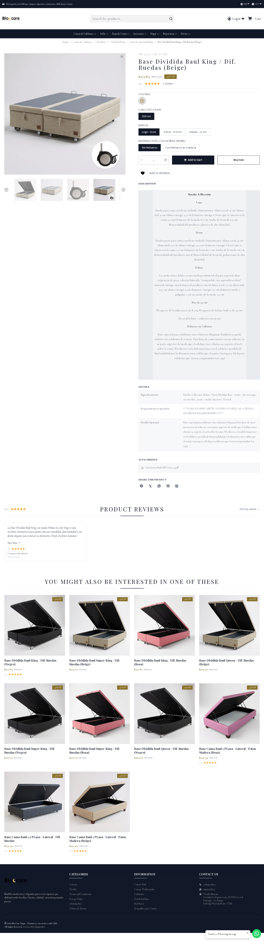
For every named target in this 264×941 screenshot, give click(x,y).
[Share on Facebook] (141, 486)
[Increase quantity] (166, 160)
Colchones (139, 894)
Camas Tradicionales (144, 889)
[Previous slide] (7, 190)
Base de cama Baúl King (141, 42)
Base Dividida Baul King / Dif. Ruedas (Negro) (30, 662)
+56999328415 (209, 884)
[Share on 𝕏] (150, 486)
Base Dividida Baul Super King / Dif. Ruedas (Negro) (29, 750)
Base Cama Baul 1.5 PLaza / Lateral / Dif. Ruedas (32, 839)
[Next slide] (123, 190)
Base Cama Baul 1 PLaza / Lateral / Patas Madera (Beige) (97, 839)
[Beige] (142, 100)
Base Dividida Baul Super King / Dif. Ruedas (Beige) (94, 662)
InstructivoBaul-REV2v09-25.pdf (162, 467)
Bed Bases (101, 42)
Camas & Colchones (82, 42)
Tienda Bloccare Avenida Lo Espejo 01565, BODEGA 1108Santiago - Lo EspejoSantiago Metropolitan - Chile (223, 899)
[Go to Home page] (11, 18)
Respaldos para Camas (145, 908)
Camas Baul (140, 884)
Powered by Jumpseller (34, 926)
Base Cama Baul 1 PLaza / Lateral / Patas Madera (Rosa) (227, 750)
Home (65, 42)
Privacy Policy (76, 899)
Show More (13, 542)
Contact (73, 884)
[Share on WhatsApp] (159, 486)
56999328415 (209, 889)
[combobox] (132, 18)
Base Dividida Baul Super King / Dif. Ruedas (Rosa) (94, 750)
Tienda (72, 889)
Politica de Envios (78, 908)
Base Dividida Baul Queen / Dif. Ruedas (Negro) (161, 750)
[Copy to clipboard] (177, 486)
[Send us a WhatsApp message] (256, 933)
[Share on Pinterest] (168, 486)
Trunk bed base (118, 42)
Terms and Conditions (80, 894)
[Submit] (171, 18)
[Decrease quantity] (142, 160)
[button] (185, 33)
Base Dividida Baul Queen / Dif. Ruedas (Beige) (226, 662)
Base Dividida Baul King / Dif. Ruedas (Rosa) (160, 662)
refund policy (75, 903)
